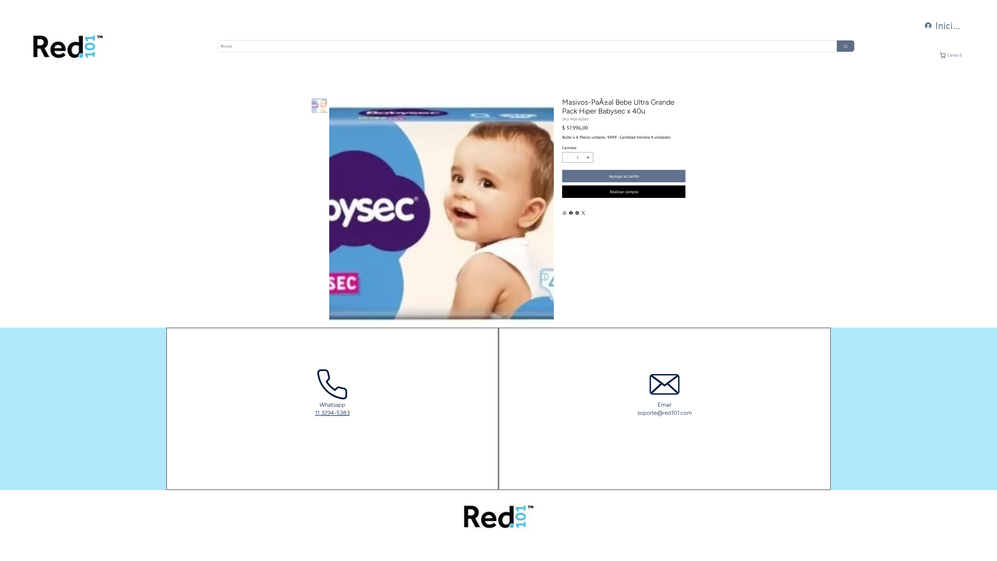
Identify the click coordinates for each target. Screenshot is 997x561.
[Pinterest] (577, 213)
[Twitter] (583, 213)
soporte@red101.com (664, 412)
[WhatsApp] (564, 213)
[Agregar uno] (588, 157)
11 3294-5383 (332, 412)
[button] (952, 55)
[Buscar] (845, 46)
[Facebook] (571, 213)
